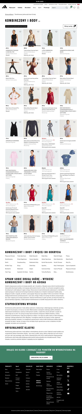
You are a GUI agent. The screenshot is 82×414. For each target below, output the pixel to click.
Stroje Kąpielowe (22, 259)
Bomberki (8, 269)
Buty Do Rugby (58, 256)
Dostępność (59, 410)
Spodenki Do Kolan (22, 272)
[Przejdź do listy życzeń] (74, 8)
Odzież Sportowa (46, 259)
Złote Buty (32, 265)
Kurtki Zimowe (58, 262)
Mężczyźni (12, 7)
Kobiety (20, 7)
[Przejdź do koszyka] (78, 8)
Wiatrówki (20, 269)
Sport (39, 7)
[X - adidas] (72, 381)
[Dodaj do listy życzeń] (20, 32)
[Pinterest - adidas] (72, 385)
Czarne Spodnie (33, 259)
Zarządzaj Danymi (29, 410)
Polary (68, 256)
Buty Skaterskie (58, 259)
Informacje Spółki (66, 410)
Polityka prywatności (44, 410)
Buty (34, 7)
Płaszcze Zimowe (10, 256)
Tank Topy (8, 272)
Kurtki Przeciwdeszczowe (34, 272)
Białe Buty (44, 256)
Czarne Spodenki (70, 265)
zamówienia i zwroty (53, 4)
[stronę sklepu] (4, 7)
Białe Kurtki (69, 259)
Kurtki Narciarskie (47, 262)
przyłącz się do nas (72, 4)
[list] (34, 26)
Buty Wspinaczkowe (58, 272)
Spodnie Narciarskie (45, 266)
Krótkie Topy (8, 265)
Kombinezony (9, 259)
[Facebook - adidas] (72, 372)
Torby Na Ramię (46, 272)
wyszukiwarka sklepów (38, 4)
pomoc (46, 4)
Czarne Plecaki (58, 269)
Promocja (46, 7)
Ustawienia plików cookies (17, 410)
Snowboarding (21, 262)
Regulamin (52, 410)
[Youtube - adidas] (72, 394)
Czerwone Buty (46, 269)
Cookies (36, 410)
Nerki (6, 262)
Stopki (31, 269)
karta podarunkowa (63, 4)
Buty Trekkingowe (59, 265)
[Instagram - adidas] (72, 376)
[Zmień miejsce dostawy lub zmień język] (78, 4)
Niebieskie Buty (33, 262)
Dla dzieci (28, 7)
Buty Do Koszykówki (69, 262)
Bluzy (18, 265)
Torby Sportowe (21, 256)
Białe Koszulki (33, 256)
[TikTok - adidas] (72, 389)
